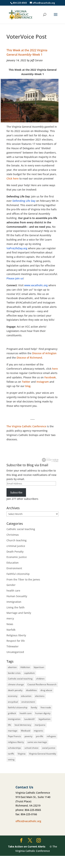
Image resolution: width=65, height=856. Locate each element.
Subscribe (16, 492)
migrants (38, 730)
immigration (14, 719)
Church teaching (16, 540)
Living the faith (15, 607)
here (55, 368)
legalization (45, 719)
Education (12, 562)
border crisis (14, 673)
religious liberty (16, 742)
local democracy (23, 724)
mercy (10, 618)
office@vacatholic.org (28, 821)
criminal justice (15, 546)
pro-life (39, 736)
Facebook (50, 377)
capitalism (29, 673)
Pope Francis (14, 736)
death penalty (15, 690)
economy (12, 696)
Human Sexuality (16, 596)
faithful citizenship (17, 707)
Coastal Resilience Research (42, 684)
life (9, 724)
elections (39, 696)
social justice (48, 747)
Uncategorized (15, 652)
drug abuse (46, 690)
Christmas (12, 534)
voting (11, 759)
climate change (16, 684)
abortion (12, 667)
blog (28, 386)
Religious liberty (16, 635)
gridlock (12, 713)
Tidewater (12, 646)
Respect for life (15, 640)
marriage (12, 730)
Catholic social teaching (20, 529)
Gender (11, 585)
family (34, 707)
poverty (28, 736)
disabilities (31, 690)
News (9, 624)
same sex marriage (37, 742)
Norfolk (11, 629)
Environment (14, 568)
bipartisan (39, 667)
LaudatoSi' (29, 719)
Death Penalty (14, 551)
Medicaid (25, 730)
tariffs (11, 753)
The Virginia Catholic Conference (26, 426)
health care (13, 590)
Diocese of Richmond (29, 357)
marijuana (40, 724)
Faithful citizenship (18, 574)
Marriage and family (18, 613)
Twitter (26, 381)
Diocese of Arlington (44, 353)
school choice (31, 747)
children (40, 678)
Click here (12, 178)
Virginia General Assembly (42, 753)
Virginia (21, 753)
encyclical (13, 701)
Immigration (13, 601)
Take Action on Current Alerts (26, 846)
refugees (51, 736)
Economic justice (16, 557)
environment (28, 701)
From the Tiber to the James (23, 579)
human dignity (42, 713)
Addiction (25, 667)
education (26, 696)
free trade (46, 707)
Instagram (42, 381)
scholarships (14, 747)
